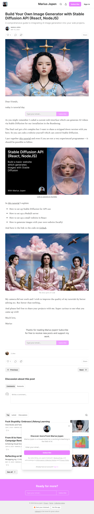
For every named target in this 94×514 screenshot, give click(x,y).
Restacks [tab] (20, 386)
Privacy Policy (64, 460)
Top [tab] (8, 415)
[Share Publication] (66, 4)
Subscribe (75, 4)
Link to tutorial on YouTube (47, 197)
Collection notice (59, 503)
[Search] (60, 4)
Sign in (87, 4)
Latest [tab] (14, 415)
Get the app (56, 507)
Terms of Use (58, 458)
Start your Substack (42, 507)
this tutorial (25, 138)
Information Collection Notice (46, 460)
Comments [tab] (11, 386)
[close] (69, 426)
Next (81, 370)
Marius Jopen (15, 27)
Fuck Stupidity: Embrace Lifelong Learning (27, 421)
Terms (51, 503)
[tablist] (15, 386)
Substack (38, 511)
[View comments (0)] (15, 35)
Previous (14, 370)
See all (10, 472)
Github (42, 228)
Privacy (46, 503)
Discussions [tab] (23, 415)
